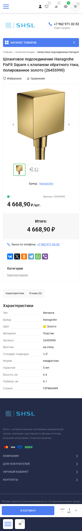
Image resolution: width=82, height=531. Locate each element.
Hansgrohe (46, 183)
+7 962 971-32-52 (66, 24)
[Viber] (45, 256)
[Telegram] (31, 256)
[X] (17, 256)
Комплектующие (25, 52)
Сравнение (38, 78)
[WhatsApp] (38, 256)
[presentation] (13, 124)
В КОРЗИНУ (28, 510)
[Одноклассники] (24, 256)
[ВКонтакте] (10, 256)
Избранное (14, 78)
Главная (8, 52)
